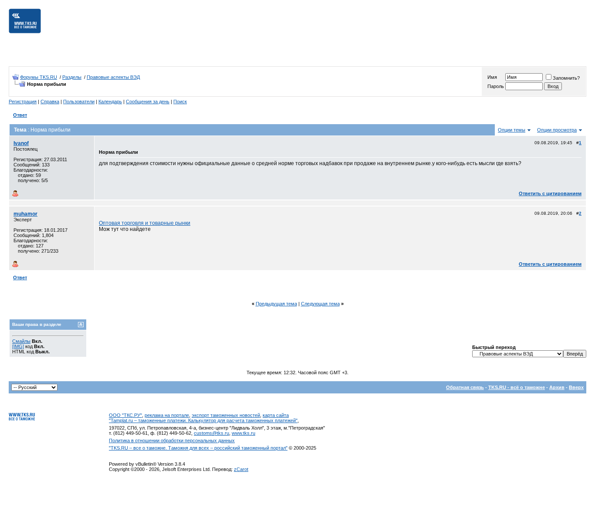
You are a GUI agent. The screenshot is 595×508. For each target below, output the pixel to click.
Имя (492, 77)
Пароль (495, 86)
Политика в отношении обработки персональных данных (172, 440)
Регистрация (23, 101)
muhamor (25, 214)
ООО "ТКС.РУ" (125, 415)
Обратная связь (465, 387)
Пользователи (79, 101)
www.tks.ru (243, 433)
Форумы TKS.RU (38, 77)
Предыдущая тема (276, 303)
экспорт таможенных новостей (226, 415)
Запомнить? (566, 78)
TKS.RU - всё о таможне (516, 387)
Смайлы (21, 341)
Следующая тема (320, 303)
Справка (50, 101)
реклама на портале (167, 415)
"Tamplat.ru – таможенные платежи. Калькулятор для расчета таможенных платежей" (203, 420)
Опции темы (511, 129)
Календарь (110, 101)
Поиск (180, 101)
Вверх (576, 387)
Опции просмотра (557, 129)
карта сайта (276, 415)
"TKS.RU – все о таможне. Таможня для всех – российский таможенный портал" (198, 447)
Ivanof (21, 143)
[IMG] (18, 346)
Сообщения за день (147, 101)
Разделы (71, 77)
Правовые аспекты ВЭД (113, 77)
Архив (557, 387)
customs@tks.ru (211, 433)
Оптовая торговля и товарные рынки (144, 223)
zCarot (241, 469)
